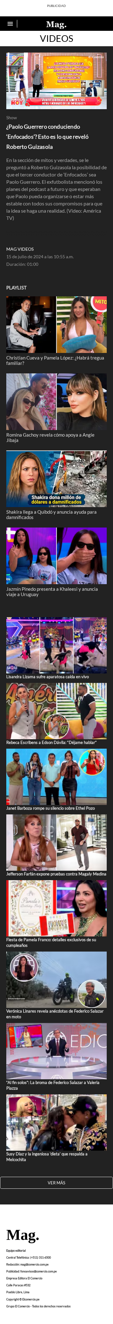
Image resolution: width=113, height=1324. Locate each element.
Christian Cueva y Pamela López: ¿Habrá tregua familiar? (55, 360)
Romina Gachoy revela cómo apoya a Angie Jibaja (50, 437)
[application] (56, 81)
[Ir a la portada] (22, 1237)
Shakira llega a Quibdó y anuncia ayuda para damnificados (51, 514)
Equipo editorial (16, 1250)
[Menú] (11, 24)
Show (11, 117)
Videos (56, 38)
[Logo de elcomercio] (56, 24)
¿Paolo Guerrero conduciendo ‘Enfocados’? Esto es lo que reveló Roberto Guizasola (47, 136)
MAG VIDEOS (20, 249)
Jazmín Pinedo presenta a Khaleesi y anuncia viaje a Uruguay (52, 591)
